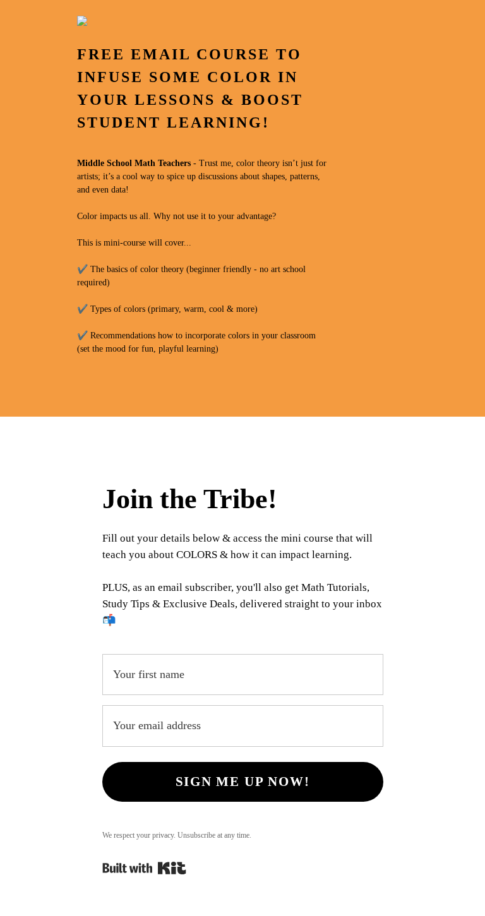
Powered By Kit (144, 868)
